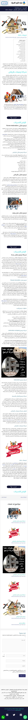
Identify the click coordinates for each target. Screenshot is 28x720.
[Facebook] (20, 714)
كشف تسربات (5, 419)
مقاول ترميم (22, 623)
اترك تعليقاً (23, 522)
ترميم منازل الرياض (20, 616)
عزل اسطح (11, 419)
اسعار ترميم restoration (22, 55)
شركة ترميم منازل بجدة (22, 50)
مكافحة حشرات (23, 421)
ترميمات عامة (23, 59)
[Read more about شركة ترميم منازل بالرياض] (14, 513)
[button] (25, 717)
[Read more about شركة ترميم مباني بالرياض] (14, 559)
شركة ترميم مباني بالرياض (19, 574)
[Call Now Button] (3, 717)
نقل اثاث (18, 421)
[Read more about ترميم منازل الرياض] (14, 607)
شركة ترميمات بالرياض (21, 41)
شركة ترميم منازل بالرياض (22, 37)
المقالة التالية (3, 497)
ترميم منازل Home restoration (20, 44)
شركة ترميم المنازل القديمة (21, 56)
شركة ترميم (5, 134)
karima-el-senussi (11, 710)
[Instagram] (7, 714)
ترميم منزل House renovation (21, 51)
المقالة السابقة (24, 497)
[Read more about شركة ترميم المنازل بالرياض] (14, 532)
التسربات (12, 464)
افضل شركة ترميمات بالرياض (21, 57)
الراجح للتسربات (22, 43)
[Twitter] (14, 714)
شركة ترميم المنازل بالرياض (18, 541)
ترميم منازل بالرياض (22, 46)
